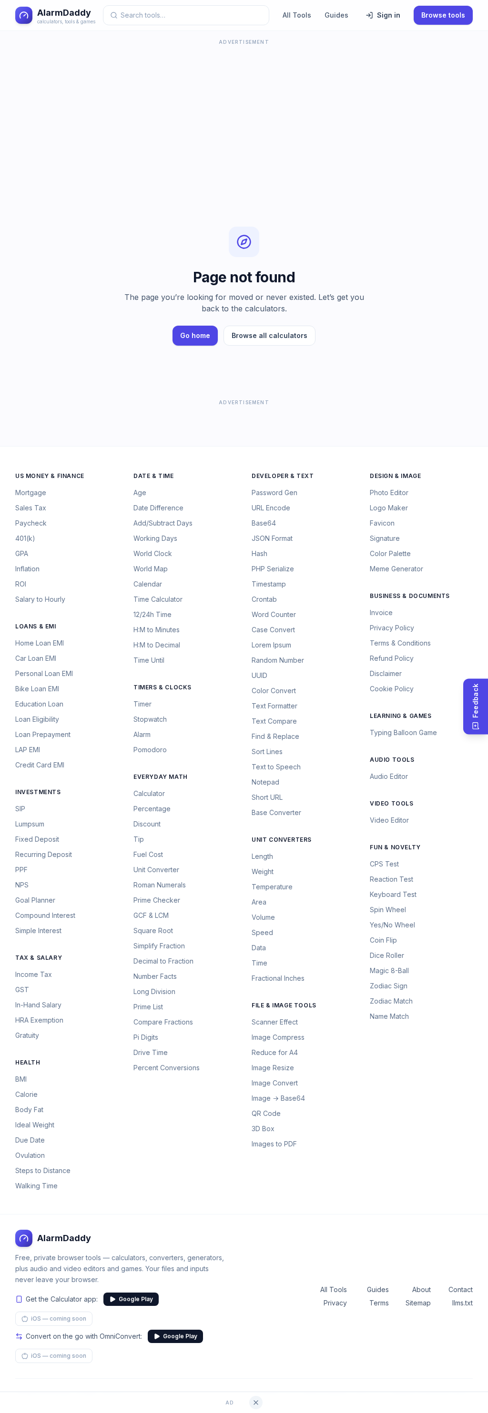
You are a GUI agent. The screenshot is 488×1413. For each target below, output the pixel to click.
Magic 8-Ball (389, 970)
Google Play (136, 1299)
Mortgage (30, 492)
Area (259, 902)
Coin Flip (383, 940)
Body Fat (29, 1109)
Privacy (335, 1303)
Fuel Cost (148, 854)
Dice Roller (387, 955)
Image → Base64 (278, 1098)
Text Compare (274, 721)
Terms (379, 1303)
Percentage (152, 809)
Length (262, 856)
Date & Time (153, 475)
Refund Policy (392, 658)
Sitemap (418, 1303)
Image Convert (275, 1083)
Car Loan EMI (35, 658)
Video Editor (389, 820)
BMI (21, 1079)
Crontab (264, 599)
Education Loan (39, 704)
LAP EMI (27, 750)
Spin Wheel (388, 910)
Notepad (265, 782)
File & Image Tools (284, 1005)
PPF (21, 870)
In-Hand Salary (38, 1005)
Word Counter (274, 614)
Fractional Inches (278, 978)
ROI (20, 584)
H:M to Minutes (156, 630)
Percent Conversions (166, 1068)
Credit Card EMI (39, 765)
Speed (262, 932)
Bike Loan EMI (37, 689)
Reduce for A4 (275, 1052)
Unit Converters (282, 839)
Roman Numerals (159, 885)
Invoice (381, 612)
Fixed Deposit (37, 839)
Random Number (278, 660)
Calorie (26, 1094)
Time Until (148, 660)
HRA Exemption (39, 1020)
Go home (195, 335)
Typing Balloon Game (403, 732)
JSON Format (272, 538)
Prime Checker (156, 900)
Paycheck (31, 523)
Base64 (264, 523)
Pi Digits (145, 1037)
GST (22, 989)
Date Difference (158, 508)
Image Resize (273, 1068)
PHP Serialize (273, 569)
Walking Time (36, 1186)
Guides (336, 15)
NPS (22, 885)
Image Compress (278, 1037)
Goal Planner (35, 900)
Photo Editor (389, 492)
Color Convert (274, 691)
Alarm (142, 734)
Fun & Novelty (395, 847)
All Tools (297, 15)
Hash (259, 553)
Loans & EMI (35, 626)
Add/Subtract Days (163, 523)
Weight (263, 871)
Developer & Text (283, 475)
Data (259, 948)
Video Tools (392, 803)
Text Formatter (274, 706)
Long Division (154, 991)
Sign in (388, 15)
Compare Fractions (163, 1022)
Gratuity (27, 1035)
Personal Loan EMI (44, 673)
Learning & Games (401, 715)
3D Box (263, 1128)
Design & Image (395, 475)
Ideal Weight (34, 1125)
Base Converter (276, 812)
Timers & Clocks (162, 687)
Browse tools (443, 15)
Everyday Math (160, 776)
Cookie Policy (392, 689)
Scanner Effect (275, 1022)
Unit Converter (156, 870)
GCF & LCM (151, 915)
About (421, 1289)
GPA (21, 553)
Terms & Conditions (400, 643)
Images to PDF (274, 1144)
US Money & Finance (49, 475)
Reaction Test (391, 879)
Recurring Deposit (43, 854)
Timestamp (269, 584)
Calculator (149, 793)
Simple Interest (38, 930)
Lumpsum (29, 824)
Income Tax (33, 974)
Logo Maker (389, 508)
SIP (20, 809)
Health (28, 1062)
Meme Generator (396, 569)
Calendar (147, 584)
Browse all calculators (269, 335)
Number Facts (155, 976)
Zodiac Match (391, 1001)
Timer (142, 704)
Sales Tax (30, 508)
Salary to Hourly (40, 599)
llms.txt (462, 1303)
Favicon (382, 523)
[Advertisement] (244, 114)
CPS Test (384, 864)
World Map (150, 569)
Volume (263, 917)
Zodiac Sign (388, 986)
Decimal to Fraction (163, 961)
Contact (460, 1289)
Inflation (27, 569)
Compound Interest (45, 915)
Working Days (155, 538)
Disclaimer (386, 673)
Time (259, 963)
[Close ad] (256, 1402)
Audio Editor (389, 776)
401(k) (25, 538)
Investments (38, 792)
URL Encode (271, 508)
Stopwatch (150, 719)
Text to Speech (276, 767)
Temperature (272, 887)
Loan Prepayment (43, 734)
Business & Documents (410, 595)
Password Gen (274, 492)
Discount (147, 824)
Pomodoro (150, 750)
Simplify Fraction (159, 946)
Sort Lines (267, 751)
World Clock (152, 553)
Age (139, 492)
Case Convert (273, 630)
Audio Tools (392, 759)
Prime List (148, 1007)
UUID (259, 675)
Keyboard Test (393, 894)
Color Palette (390, 553)
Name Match (389, 1016)
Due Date (30, 1140)
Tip (138, 839)
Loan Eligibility (37, 719)
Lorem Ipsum (271, 645)
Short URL (267, 797)
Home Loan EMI (39, 643)
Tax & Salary (38, 957)
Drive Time (150, 1052)
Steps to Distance (43, 1170)
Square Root (153, 930)
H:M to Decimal (156, 645)
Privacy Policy (392, 628)
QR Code (266, 1113)
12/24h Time (152, 614)
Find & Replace (275, 736)
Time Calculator (158, 599)
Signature (385, 538)
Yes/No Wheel (392, 925)
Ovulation (30, 1155)
